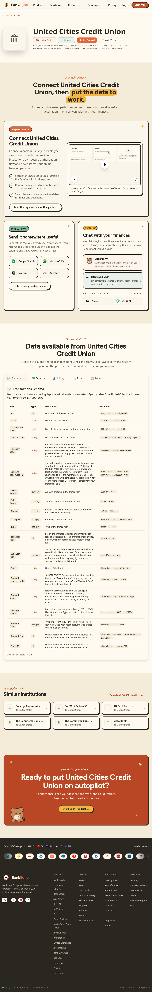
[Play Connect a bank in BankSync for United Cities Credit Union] (104, 165)
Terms (132, 987)
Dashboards (59, 893)
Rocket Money (86, 900)
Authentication (111, 890)
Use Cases (58, 957)
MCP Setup (109, 905)
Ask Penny (58, 898)
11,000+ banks (141, 846)
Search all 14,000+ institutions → (129, 695)
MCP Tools (109, 910)
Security (134, 880)
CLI (55, 914)
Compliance (136, 890)
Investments (59, 932)
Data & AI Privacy (138, 885)
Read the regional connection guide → (36, 207)
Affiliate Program (138, 900)
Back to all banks (14, 15)
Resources (74, 5)
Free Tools (58, 962)
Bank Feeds (59, 880)
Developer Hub (111, 880)
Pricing (112, 5)
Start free (140, 4)
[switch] (4, 900)
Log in (125, 5)
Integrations (59, 947)
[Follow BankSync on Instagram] (20, 900)
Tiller (81, 915)
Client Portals (60, 919)
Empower (83, 905)
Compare (84, 874)
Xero (81, 885)
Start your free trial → (76, 809)
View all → (138, 293)
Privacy (122, 987)
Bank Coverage (60, 952)
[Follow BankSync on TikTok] (27, 900)
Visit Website (111, 40)
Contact (134, 895)
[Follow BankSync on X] (13, 900)
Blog (132, 905)
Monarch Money (87, 895)
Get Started (89, 40)
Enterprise (58, 973)
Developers (94, 5)
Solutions (55, 5)
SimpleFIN (109, 920)
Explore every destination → (29, 286)
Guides (107, 925)
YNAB (81, 880)
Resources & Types (113, 895)
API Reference (111, 885)
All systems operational (16, 987)
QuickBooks (84, 890)
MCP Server (59, 909)
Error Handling (111, 900)
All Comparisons (87, 920)
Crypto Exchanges (62, 942)
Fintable (83, 910)
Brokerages (59, 937)
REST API (57, 904)
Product (38, 5)
